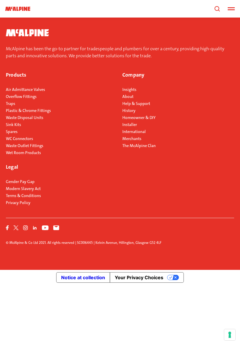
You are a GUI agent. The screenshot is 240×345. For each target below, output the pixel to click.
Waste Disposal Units (24, 117)
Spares (12, 131)
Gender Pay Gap (20, 181)
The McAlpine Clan (139, 145)
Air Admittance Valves (25, 89)
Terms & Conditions (23, 195)
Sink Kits (13, 124)
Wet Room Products (23, 152)
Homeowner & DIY (139, 117)
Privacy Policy (18, 202)
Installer (129, 124)
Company (133, 74)
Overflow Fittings (21, 96)
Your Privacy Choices (139, 277)
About (127, 96)
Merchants (131, 138)
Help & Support (136, 103)
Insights (129, 89)
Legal (12, 166)
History (129, 110)
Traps (10, 103)
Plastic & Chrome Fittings (28, 110)
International (134, 131)
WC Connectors (19, 138)
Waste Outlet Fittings (24, 145)
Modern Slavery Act (23, 188)
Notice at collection (83, 277)
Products (16, 74)
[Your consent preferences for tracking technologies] (229, 334)
